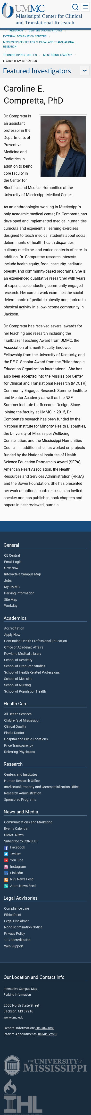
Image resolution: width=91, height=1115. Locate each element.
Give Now (11, 568)
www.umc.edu (13, 1017)
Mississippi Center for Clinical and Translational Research (49, 19)
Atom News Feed (22, 886)
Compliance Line (16, 909)
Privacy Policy (14, 934)
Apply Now (12, 635)
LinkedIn (15, 873)
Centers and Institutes (45, 30)
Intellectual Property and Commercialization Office (41, 787)
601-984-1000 (44, 1028)
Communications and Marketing (28, 822)
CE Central (12, 556)
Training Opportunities (20, 55)
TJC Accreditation (17, 940)
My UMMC (12, 587)
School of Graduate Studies (24, 666)
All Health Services (18, 714)
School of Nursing (17, 685)
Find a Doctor (14, 733)
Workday (10, 606)
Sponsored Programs (20, 800)
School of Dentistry (18, 660)
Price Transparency (18, 746)
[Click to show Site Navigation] (85, 7)
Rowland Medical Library (22, 654)
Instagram (17, 867)
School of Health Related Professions (32, 673)
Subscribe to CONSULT (21, 841)
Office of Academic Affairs (23, 647)
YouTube (15, 860)
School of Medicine (18, 679)
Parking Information (19, 593)
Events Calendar (16, 829)
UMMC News (14, 835)
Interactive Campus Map (22, 574)
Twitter (14, 854)
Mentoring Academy (57, 55)
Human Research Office (22, 781)
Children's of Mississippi (21, 721)
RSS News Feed (20, 879)
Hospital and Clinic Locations (26, 739)
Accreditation (14, 628)
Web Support (14, 946)
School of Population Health (25, 692)
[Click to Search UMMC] (75, 7)
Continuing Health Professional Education (35, 641)
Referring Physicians (19, 752)
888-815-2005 (47, 1034)
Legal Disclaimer (16, 921)
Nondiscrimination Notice (23, 927)
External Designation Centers (25, 36)
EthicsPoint (12, 915)
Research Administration (22, 793)
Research (16, 30)
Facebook (16, 847)
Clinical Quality (15, 727)
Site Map (10, 600)
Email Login (13, 562)
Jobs (8, 581)
